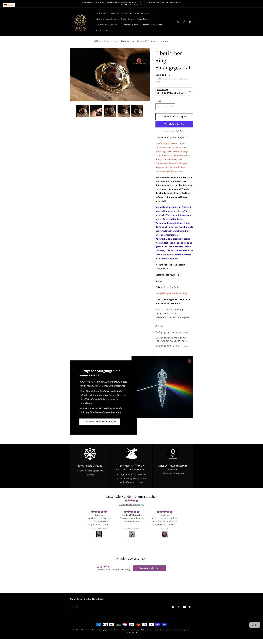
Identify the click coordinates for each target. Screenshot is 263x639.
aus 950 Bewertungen (129, 504)
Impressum (133, 633)
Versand (169, 79)
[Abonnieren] (116, 606)
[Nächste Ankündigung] (192, 3)
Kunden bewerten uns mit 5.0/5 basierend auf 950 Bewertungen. (171, 339)
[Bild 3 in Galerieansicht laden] (110, 111)
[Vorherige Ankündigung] (71, 3)
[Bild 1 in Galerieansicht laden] (83, 111)
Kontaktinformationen (163, 630)
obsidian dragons (85, 630)
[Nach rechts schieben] (147, 111)
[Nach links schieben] (73, 111)
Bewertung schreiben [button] (149, 568)
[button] (120, 13)
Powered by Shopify (99, 630)
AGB (142, 630)
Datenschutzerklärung (130, 630)
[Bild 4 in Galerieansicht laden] (123, 111)
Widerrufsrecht (114, 630)
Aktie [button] (160, 326)
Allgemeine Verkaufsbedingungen (100, 421)
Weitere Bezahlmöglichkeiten (174, 131)
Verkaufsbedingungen (182, 630)
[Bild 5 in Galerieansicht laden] (137, 111)
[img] (131, 501)
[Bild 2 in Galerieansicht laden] (96, 111)
